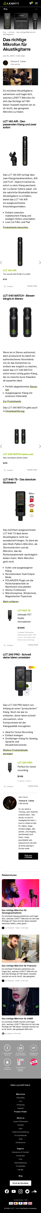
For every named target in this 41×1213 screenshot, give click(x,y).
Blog (5, 9)
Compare (10, 286)
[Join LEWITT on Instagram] (20, 1191)
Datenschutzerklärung (20, 1132)
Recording (20, 1097)
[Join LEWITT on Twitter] (27, 1191)
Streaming (20, 1105)
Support (20, 1148)
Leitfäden (11, 32)
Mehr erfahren (11, 601)
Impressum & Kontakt (20, 1152)
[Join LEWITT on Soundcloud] (34, 1191)
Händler (20, 1169)
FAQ (20, 1159)
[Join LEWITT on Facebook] (6, 1191)
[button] (30, 3)
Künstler (20, 1125)
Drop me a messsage (28, 856)
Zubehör (20, 1108)
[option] (20, 263)
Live (20, 1101)
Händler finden (32, 286)
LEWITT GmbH (15, 1208)
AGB (20, 1139)
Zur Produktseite (12, 401)
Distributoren (21, 1142)
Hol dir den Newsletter (20, 1183)
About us (20, 1118)
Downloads (20, 1155)
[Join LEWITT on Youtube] (13, 1191)
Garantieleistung (20, 1163)
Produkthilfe (20, 1166)
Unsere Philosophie (20, 1121)
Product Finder (20, 1111)
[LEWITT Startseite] (11, 4)
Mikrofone (20, 1094)
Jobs (20, 1128)
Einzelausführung (14, 411)
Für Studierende (20, 1135)
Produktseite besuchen (16, 227)
